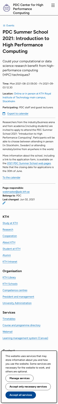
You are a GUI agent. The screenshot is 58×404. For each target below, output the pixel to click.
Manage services (19, 378)
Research (8, 229)
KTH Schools (10, 283)
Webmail (8, 331)
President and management (18, 296)
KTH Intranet (10, 261)
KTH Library (9, 277)
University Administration (17, 303)
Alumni (7, 255)
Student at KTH (11, 248)
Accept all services (21, 394)
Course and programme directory (21, 325)
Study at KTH (10, 223)
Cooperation (10, 235)
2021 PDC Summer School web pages (29, 163)
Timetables (9, 318)
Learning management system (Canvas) (25, 338)
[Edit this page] (4, 202)
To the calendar (11, 177)
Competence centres (15, 290)
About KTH (9, 242)
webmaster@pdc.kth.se (16, 191)
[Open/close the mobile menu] (53, 5)
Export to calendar (17, 113)
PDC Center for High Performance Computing (28, 9)
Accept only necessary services (28, 386)
